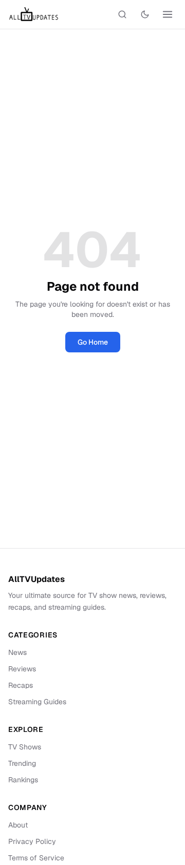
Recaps (20, 685)
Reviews (22, 668)
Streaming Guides (37, 701)
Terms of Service (36, 857)
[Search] (122, 14)
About (18, 825)
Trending (22, 763)
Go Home (93, 342)
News (17, 652)
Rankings (23, 779)
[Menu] (167, 14)
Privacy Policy (32, 841)
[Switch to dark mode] (145, 14)
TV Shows (24, 746)
